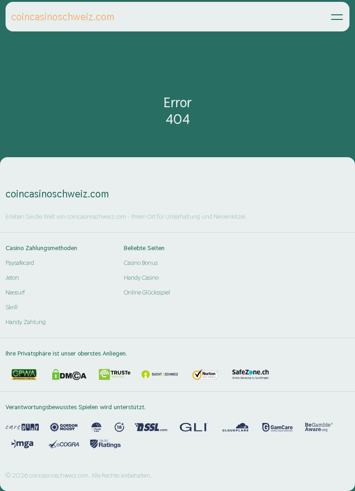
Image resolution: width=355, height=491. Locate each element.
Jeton (12, 277)
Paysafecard (20, 262)
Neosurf (15, 292)
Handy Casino (141, 277)
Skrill (12, 307)
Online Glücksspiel (147, 292)
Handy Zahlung (26, 322)
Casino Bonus (141, 262)
